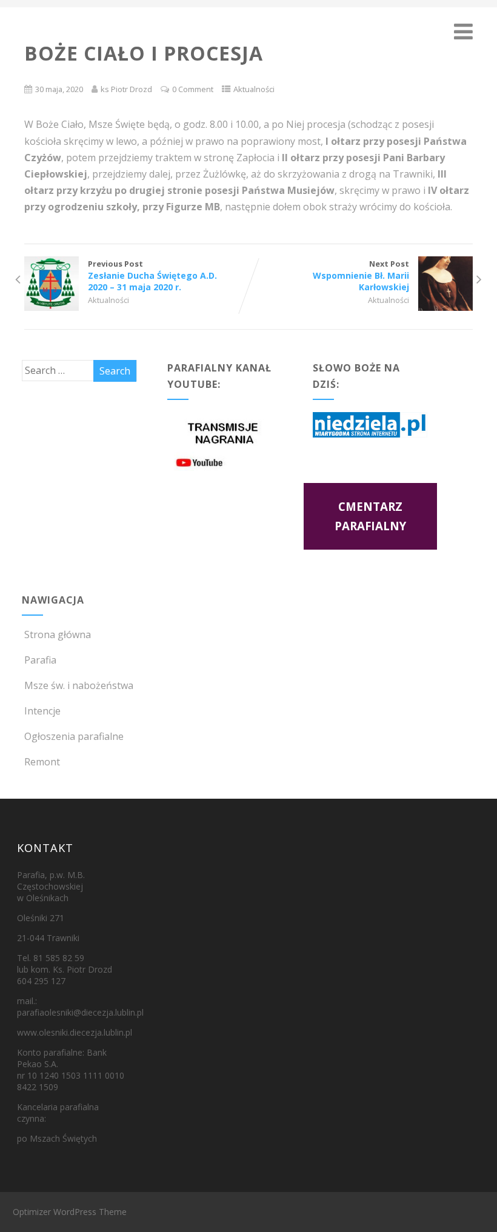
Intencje (42, 711)
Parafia (40, 660)
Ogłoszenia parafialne (74, 736)
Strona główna (57, 634)
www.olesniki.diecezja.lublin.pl (74, 1032)
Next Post (361, 275)
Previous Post (152, 275)
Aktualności (254, 89)
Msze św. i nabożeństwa (78, 685)
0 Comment (192, 89)
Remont (42, 761)
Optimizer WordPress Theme (70, 1211)
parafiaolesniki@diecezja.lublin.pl (80, 1012)
